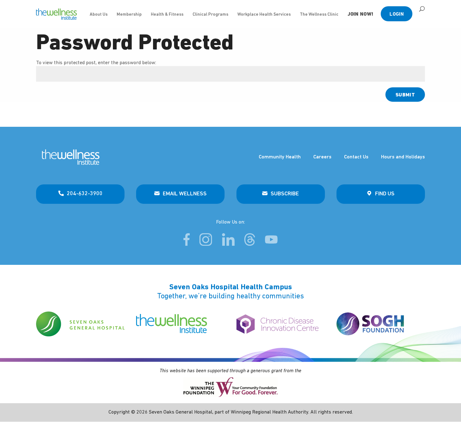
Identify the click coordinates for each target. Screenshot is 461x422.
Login (396, 14)
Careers (322, 157)
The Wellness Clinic (319, 14)
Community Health (280, 157)
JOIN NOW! (360, 14)
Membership (129, 14)
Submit (405, 95)
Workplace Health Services (264, 14)
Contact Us (356, 157)
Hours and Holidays (403, 157)
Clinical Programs (210, 14)
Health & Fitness (167, 14)
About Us (99, 14)
